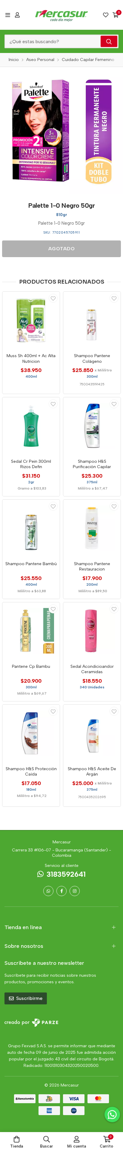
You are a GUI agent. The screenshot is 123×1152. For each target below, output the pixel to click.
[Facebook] (61, 891)
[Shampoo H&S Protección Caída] (31, 733)
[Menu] (7, 15)
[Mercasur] (61, 15)
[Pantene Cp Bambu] (31, 630)
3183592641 (66, 874)
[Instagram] (75, 891)
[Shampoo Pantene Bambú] (31, 528)
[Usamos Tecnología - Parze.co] (31, 1023)
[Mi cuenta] (17, 15)
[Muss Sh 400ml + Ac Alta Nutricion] (31, 320)
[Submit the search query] (109, 41)
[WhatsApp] (48, 891)
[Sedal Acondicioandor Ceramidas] (92, 630)
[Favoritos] (105, 15)
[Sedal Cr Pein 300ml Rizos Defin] (31, 425)
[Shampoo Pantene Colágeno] (92, 320)
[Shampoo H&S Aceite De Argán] (92, 733)
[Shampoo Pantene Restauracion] (92, 528)
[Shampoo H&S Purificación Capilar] (92, 425)
